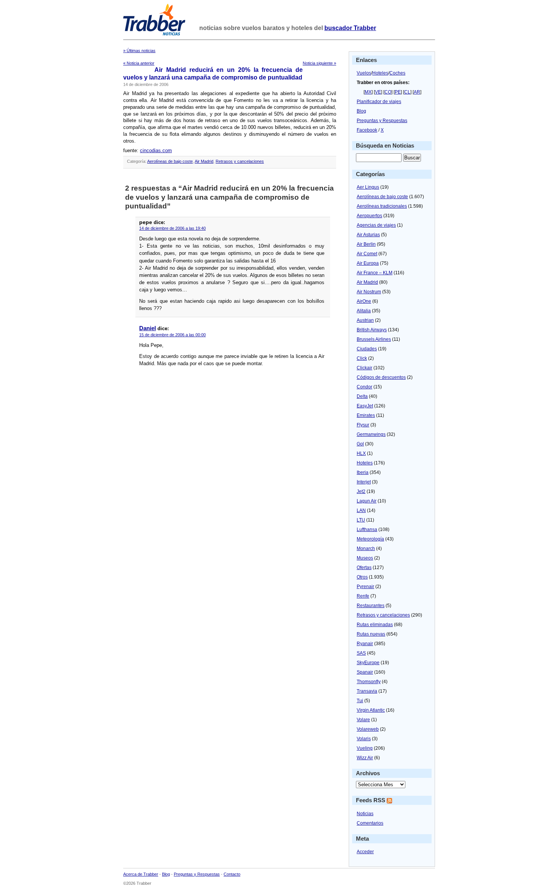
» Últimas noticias (139, 50)
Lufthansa (367, 529)
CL (407, 92)
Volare (363, 719)
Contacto (232, 874)
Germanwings (371, 434)
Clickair (364, 367)
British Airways (372, 329)
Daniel (147, 328)
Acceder (365, 851)
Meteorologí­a (370, 539)
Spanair (365, 672)
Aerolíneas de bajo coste (170, 161)
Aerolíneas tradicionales (382, 206)
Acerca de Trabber (140, 874)
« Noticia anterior (138, 63)
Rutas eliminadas (375, 624)
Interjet (364, 482)
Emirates (366, 415)
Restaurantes (370, 605)
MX (368, 92)
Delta (362, 396)
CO (387, 92)
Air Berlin (366, 244)
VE (378, 92)
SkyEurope (368, 662)
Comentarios (370, 823)
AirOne (364, 301)
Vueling (365, 748)
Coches (397, 73)
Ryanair (365, 643)
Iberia (362, 472)
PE (398, 92)
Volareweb (368, 729)
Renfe (363, 596)
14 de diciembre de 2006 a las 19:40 (172, 228)
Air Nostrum (369, 291)
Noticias (365, 813)
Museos (365, 558)
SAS (361, 653)
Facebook (367, 130)
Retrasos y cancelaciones (240, 161)
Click (362, 358)
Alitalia (364, 310)
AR (417, 92)
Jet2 (361, 491)
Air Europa (368, 263)
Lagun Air (366, 501)
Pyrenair (365, 586)
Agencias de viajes (376, 225)
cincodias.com (156, 150)
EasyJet (365, 406)
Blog (361, 111)
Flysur (363, 425)
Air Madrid (204, 161)
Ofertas (364, 567)
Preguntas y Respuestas (382, 120)
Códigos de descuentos (381, 377)
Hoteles (380, 73)
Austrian (365, 320)
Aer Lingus (368, 187)
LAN (361, 510)
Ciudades (367, 348)
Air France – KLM (374, 272)
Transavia (367, 691)
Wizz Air (365, 757)
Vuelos (364, 73)
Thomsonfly (369, 681)
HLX (361, 453)
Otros (362, 577)
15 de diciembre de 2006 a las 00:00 (172, 334)
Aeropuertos (369, 215)
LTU (361, 520)
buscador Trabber (350, 28)
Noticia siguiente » (319, 63)
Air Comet (367, 253)
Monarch (366, 548)
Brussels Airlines (374, 339)
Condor (364, 387)
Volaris (364, 738)
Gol (360, 444)
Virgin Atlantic (371, 710)
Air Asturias (368, 234)
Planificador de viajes (379, 101)
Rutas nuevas (371, 634)
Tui (360, 700)
